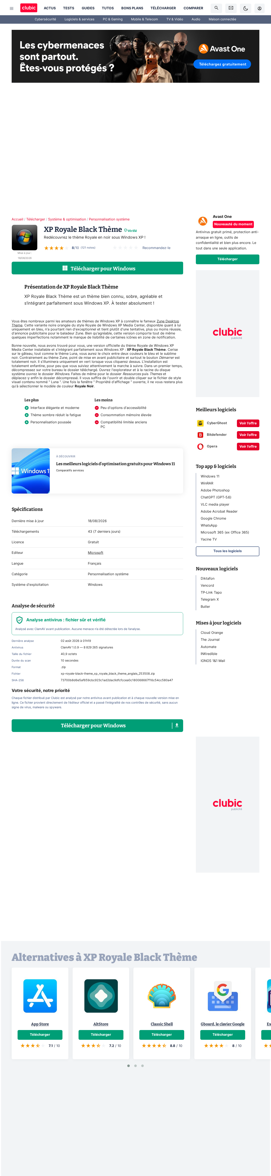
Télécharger (163, 8)
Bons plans (132, 8)
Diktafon (207, 578)
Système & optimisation (67, 219)
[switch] (245, 8)
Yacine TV (209, 539)
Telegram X (210, 599)
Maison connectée (222, 19)
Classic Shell (162, 1024)
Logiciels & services (79, 19)
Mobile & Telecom (144, 19)
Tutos (108, 8)
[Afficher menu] (11, 8)
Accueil (17, 219)
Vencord (207, 585)
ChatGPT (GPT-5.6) (216, 497)
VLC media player (215, 504)
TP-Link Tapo (211, 592)
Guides (88, 8)
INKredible (209, 654)
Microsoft (95, 552)
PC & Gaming (113, 19)
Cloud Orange (212, 632)
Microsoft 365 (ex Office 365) (225, 532)
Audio (196, 19)
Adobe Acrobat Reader (219, 511)
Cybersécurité (45, 19)
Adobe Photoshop (215, 490)
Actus (50, 8)
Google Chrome (213, 518)
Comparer (193, 8)
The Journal (210, 639)
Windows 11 (210, 476)
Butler (205, 606)
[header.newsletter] (231, 8)
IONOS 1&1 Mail (213, 661)
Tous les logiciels (227, 551)
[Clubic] (28, 8)
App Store (40, 1024)
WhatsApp (209, 525)
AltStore (100, 1024)
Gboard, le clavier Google (223, 1024)
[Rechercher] (216, 8)
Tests (68, 8)
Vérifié (132, 231)
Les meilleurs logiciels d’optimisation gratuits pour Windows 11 (115, 463)
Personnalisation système (109, 219)
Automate (208, 646)
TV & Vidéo (174, 19)
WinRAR (207, 483)
